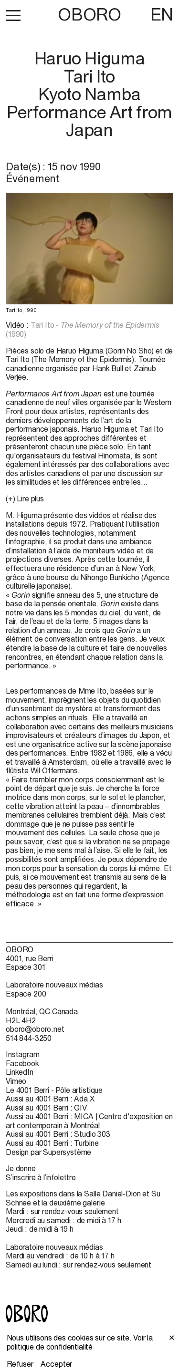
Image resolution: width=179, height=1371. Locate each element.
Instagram (23, 1054)
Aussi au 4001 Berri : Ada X (50, 1098)
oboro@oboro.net (35, 1029)
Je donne (21, 1168)
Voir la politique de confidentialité (80, 1342)
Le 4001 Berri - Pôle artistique (54, 1090)
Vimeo (16, 1081)
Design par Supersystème (48, 1152)
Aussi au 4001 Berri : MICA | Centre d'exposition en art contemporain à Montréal (89, 1121)
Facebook (22, 1063)
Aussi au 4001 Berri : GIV (46, 1107)
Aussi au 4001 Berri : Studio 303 (58, 1134)
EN (161, 14)
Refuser (20, 1364)
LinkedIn (19, 1072)
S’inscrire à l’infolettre (41, 1177)
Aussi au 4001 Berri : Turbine (52, 1143)
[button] (13, 15)
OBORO (89, 14)
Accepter (56, 1364)
